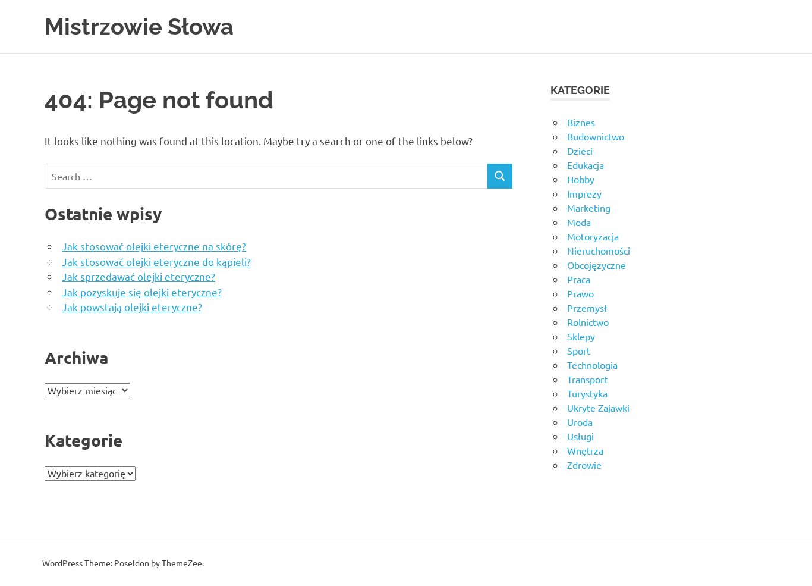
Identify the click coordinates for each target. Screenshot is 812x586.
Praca (578, 279)
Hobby (580, 179)
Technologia (592, 365)
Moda (579, 222)
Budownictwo (595, 136)
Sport (578, 350)
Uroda (580, 422)
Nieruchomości (598, 250)
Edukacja (585, 165)
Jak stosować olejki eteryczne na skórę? (154, 246)
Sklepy (581, 336)
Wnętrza (585, 450)
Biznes (581, 122)
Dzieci (580, 150)
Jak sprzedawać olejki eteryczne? (138, 276)
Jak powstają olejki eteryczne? (132, 306)
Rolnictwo (588, 322)
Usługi (580, 436)
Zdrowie (584, 465)
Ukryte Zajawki (598, 407)
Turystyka (587, 393)
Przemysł (587, 308)
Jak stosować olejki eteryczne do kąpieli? (156, 261)
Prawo (580, 293)
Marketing (588, 208)
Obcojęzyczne (596, 265)
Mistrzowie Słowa (139, 26)
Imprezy (584, 193)
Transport (587, 379)
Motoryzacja (593, 236)
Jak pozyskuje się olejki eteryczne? (142, 292)
